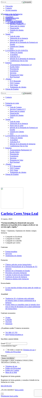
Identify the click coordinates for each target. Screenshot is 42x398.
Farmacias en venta (12, 103)
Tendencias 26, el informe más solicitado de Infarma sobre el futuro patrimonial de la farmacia (20, 301)
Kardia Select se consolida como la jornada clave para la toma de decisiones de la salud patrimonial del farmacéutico (22, 307)
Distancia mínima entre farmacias (17, 279)
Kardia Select (14, 67)
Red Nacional (15, 77)
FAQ (11, 32)
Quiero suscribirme (8, 358)
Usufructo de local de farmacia (16, 277)
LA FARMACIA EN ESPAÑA (16, 50)
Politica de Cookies (12, 370)
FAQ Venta (14, 85)
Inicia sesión (19, 390)
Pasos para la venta (16, 40)
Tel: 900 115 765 (11, 332)
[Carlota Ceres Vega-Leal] (12, 208)
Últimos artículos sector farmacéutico (18, 265)
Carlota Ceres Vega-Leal (19, 213)
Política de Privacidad (13, 352)
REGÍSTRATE (6, 386)
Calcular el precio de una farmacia (17, 275)
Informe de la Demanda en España (17, 271)
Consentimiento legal (9, 346)
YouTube (8, 322)
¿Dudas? (8, 79)
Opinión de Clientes (17, 46)
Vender (7, 34)
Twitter (7, 318)
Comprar (8, 105)
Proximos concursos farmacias (16, 273)
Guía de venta (15, 36)
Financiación (14, 28)
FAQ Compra (15, 83)
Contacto (8, 8)
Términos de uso (29, 350)
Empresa (8, 63)
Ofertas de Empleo (12, 89)
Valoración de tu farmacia (19, 38)
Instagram (8, 324)
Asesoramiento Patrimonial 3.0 (21, 65)
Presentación (14, 69)
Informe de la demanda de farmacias (22, 59)
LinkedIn (8, 320)
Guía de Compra (16, 107)
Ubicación (9, 6)
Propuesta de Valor (16, 75)
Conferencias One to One (19, 61)
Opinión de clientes (17, 30)
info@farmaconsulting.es (14, 334)
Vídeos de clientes (16, 52)
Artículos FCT (15, 57)
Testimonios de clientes (18, 87)
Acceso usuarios (11, 10)
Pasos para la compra (17, 26)
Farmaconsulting (11, 252)
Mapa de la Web (11, 372)
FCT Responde (15, 81)
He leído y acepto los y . (20, 351)
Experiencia (14, 71)
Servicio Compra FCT (18, 109)
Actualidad (14, 55)
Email (3, 343)
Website (3, 356)
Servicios (13, 73)
